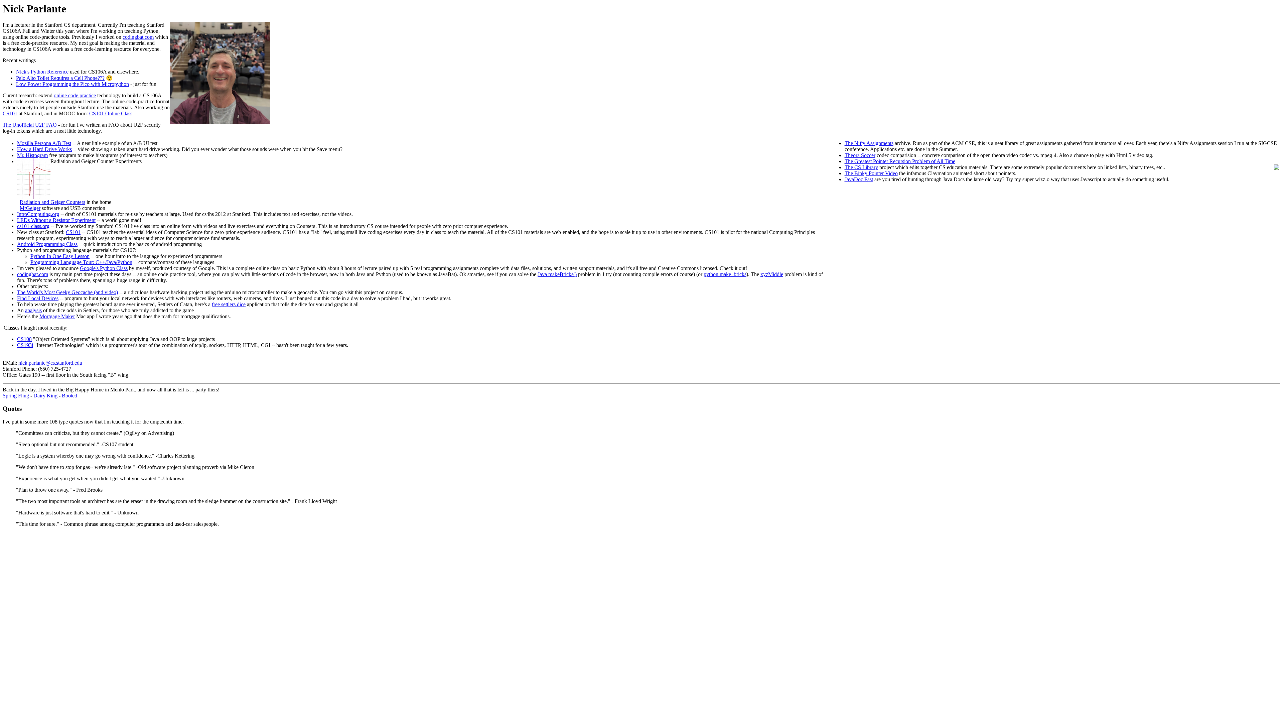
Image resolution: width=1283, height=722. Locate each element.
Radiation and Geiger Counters (52, 202)
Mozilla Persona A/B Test (44, 143)
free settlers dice (229, 304)
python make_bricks (725, 274)
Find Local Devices (37, 298)
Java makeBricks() (557, 274)
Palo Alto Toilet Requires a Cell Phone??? (60, 78)
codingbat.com (138, 37)
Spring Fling (16, 395)
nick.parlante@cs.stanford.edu (50, 363)
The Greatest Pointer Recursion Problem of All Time (900, 161)
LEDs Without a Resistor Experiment (56, 220)
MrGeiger (30, 208)
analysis (33, 310)
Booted (69, 395)
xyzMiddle (771, 274)
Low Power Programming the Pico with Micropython (72, 84)
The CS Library (861, 167)
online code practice (75, 95)
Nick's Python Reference (42, 72)
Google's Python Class (104, 268)
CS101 (10, 113)
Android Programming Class (47, 244)
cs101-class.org (33, 226)
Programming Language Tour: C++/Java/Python (81, 262)
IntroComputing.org (38, 214)
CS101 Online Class (110, 113)
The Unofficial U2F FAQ (30, 125)
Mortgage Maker (57, 316)
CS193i (25, 345)
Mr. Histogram (32, 155)
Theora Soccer (860, 155)
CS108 (24, 339)
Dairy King (45, 395)
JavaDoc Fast (859, 179)
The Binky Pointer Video (871, 173)
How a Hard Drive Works (44, 149)
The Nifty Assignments (869, 143)
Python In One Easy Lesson (60, 256)
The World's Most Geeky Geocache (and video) (67, 292)
